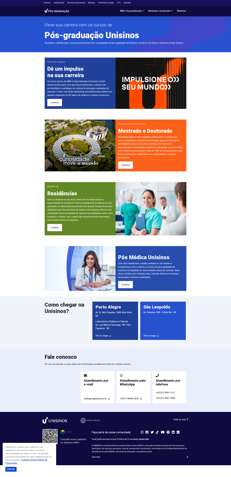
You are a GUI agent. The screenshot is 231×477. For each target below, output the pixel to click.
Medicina (181, 11)
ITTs (119, 3)
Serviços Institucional (76, 3)
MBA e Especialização (131, 11)
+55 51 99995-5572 (129, 398)
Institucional (59, 3)
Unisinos (47, 3)
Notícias (91, 3)
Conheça (55, 102)
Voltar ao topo (180, 419)
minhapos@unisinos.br (95, 398)
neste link (144, 439)
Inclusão (127, 3)
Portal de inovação (106, 3)
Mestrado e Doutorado (159, 11)
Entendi (11, 469)
